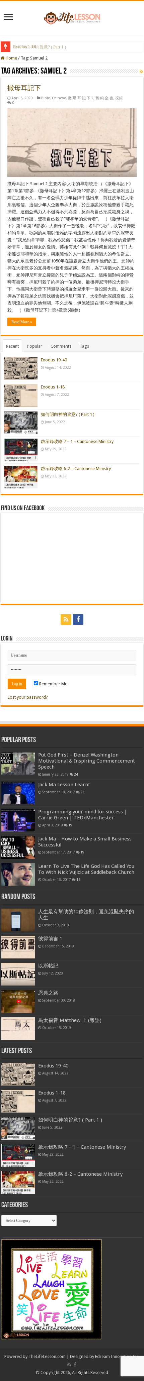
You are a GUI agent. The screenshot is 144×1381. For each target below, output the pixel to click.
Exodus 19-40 (54, 359)
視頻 (119, 98)
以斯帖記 (48, 966)
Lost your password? (28, 697)
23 (82, 792)
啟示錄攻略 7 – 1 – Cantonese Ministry (77, 441)
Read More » (21, 322)
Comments (61, 346)
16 (78, 880)
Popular (34, 346)
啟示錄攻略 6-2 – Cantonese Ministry (76, 468)
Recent (12, 346)
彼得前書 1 (50, 939)
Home (11, 58)
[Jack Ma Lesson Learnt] (18, 793)
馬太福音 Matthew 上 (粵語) (69, 1020)
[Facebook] (78, 619)
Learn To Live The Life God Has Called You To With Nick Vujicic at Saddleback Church (86, 869)
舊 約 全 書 (104, 98)
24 (76, 774)
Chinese (59, 98)
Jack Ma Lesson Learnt (64, 785)
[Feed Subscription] (141, 71)
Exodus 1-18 (53, 386)
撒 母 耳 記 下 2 (80, 98)
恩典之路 (48, 993)
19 (70, 825)
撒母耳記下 (24, 88)
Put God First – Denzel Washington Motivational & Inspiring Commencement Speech (86, 761)
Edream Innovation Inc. (117, 1356)
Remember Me (52, 683)
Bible (45, 98)
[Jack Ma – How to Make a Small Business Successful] (18, 847)
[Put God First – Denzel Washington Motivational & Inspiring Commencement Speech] (18, 763)
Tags (84, 346)
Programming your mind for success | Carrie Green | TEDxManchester (82, 815)
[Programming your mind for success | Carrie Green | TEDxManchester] (18, 820)
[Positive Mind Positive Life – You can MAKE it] (72, 17)
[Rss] (66, 619)
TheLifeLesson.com (47, 1356)
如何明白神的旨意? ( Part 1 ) (39, 46)
